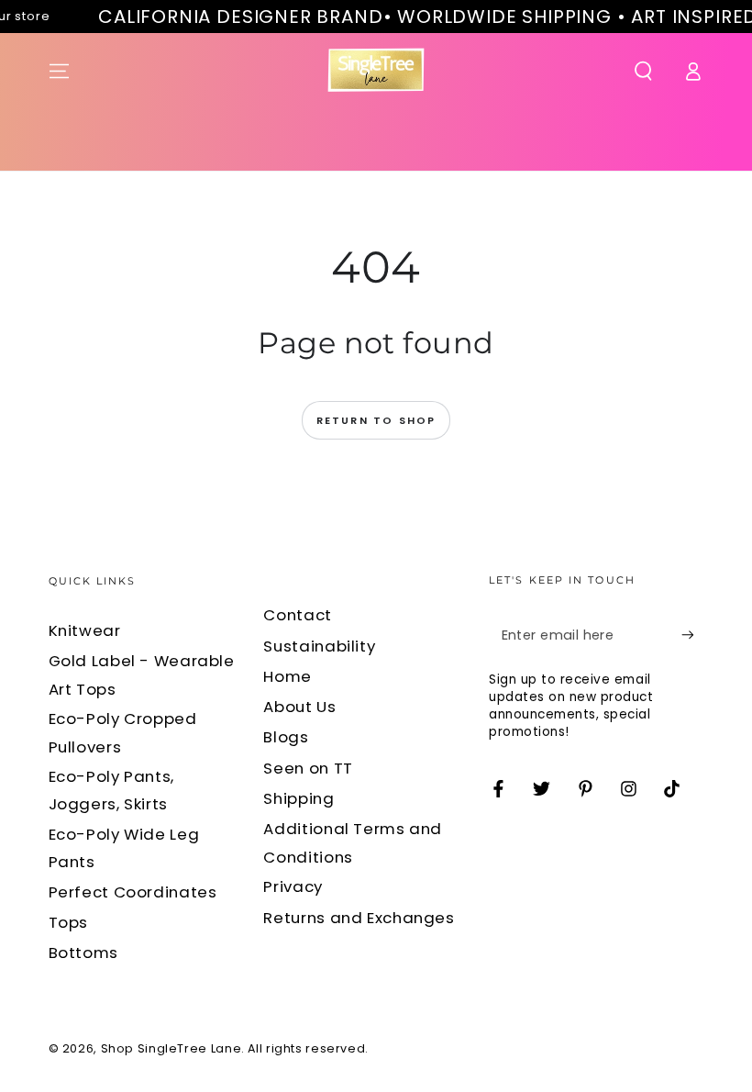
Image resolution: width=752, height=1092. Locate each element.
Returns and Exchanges (358, 918)
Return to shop (376, 420)
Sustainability (319, 646)
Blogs (285, 737)
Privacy (292, 886)
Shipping (298, 798)
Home (287, 676)
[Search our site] (643, 71)
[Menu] (59, 71)
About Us (299, 707)
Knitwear (85, 630)
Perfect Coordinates (133, 892)
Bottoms (83, 953)
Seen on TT (307, 768)
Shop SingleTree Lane (171, 1048)
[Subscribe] (692, 635)
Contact (297, 615)
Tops (69, 922)
